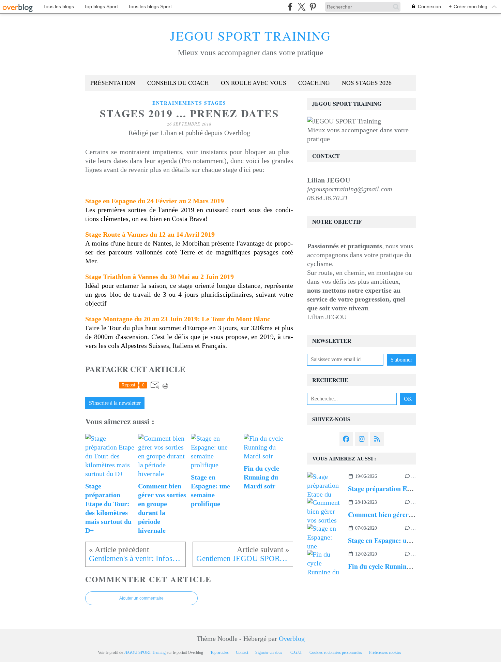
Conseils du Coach (178, 83)
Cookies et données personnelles (335, 652)
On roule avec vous (253, 83)
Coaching (314, 83)
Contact (242, 652)
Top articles (219, 652)
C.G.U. (296, 652)
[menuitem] (112, 83)
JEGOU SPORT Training (250, 35)
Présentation (112, 83)
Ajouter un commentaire (141, 598)
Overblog (292, 638)
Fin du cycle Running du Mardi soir (400, 566)
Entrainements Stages (189, 103)
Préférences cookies (385, 652)
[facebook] (290, 7)
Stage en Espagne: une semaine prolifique (408, 540)
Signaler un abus (269, 652)
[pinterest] (312, 7)
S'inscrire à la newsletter (115, 403)
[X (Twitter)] (301, 7)
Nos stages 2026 (367, 83)
